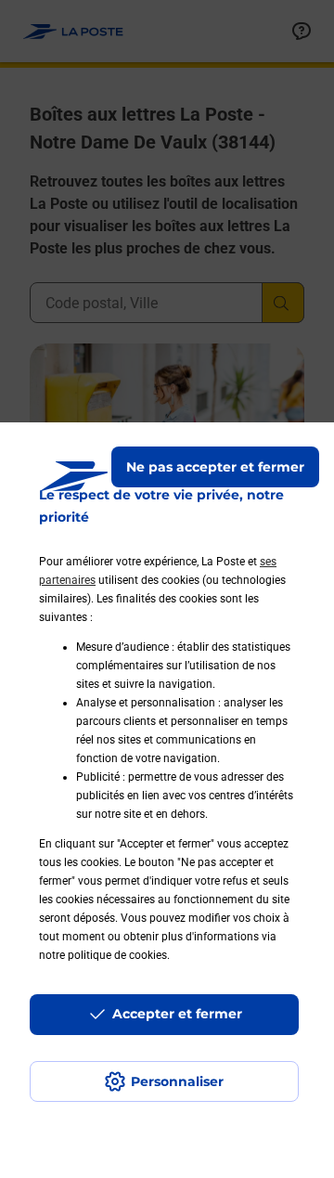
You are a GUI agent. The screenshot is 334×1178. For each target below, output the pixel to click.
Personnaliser (177, 1081)
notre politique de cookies (103, 955)
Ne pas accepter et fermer (215, 467)
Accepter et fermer (177, 1013)
